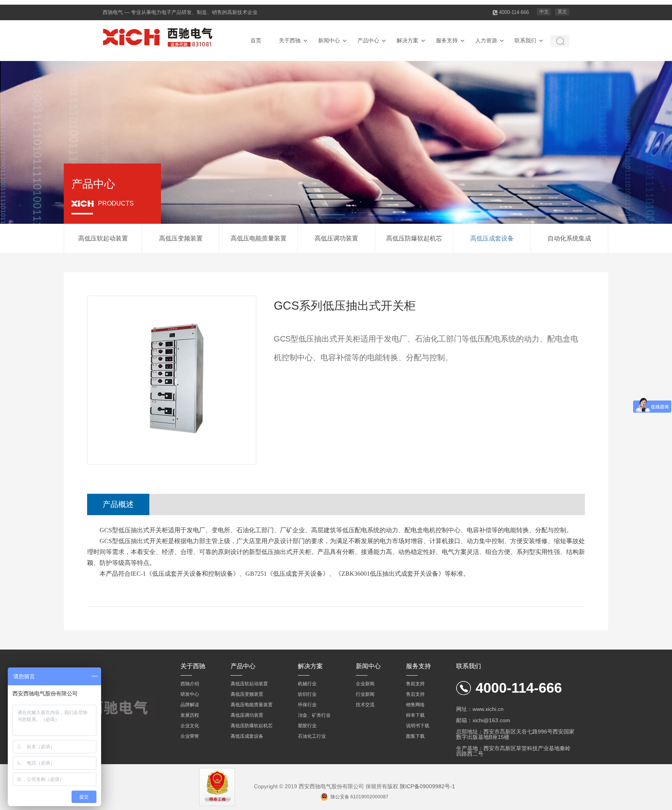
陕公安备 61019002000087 (359, 797)
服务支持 (447, 40)
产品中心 (368, 40)
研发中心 (189, 694)
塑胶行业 (307, 725)
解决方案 (407, 40)
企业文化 (189, 725)
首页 (255, 40)
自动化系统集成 (569, 238)
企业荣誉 (189, 736)
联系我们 (525, 40)
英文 (562, 11)
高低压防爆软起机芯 (414, 238)
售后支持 (415, 694)
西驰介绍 (189, 683)
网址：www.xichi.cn (480, 709)
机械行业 (307, 683)
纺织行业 (307, 694)
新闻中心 (329, 40)
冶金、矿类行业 (314, 715)
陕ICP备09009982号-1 (427, 786)
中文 (544, 11)
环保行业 (307, 704)
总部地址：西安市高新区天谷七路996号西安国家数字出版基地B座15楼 (515, 734)
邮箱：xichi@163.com (483, 720)
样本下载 (415, 715)
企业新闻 (365, 683)
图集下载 (415, 736)
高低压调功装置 (336, 238)
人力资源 (486, 40)
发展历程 (189, 715)
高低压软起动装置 (103, 238)
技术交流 (365, 704)
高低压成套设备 (492, 238)
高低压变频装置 (181, 238)
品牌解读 (189, 704)
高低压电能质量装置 (259, 238)
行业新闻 (365, 694)
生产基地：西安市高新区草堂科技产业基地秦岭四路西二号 (513, 751)
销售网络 (415, 704)
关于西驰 (290, 40)
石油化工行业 (312, 736)
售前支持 (415, 683)
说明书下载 (417, 725)
